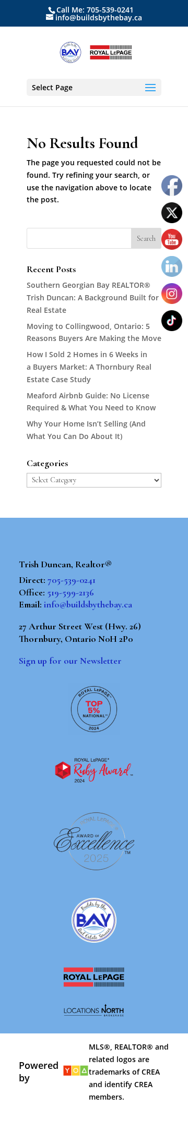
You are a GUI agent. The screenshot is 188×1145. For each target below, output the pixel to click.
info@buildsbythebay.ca (88, 604)
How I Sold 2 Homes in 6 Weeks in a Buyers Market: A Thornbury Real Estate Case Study (89, 366)
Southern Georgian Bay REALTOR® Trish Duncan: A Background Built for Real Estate (93, 297)
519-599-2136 (70, 592)
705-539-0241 (72, 580)
